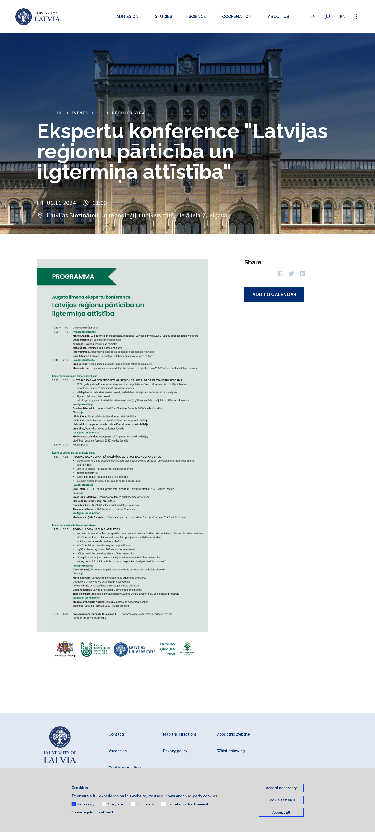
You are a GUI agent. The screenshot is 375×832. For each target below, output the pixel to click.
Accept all (281, 812)
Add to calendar (274, 294)
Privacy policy (175, 751)
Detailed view (128, 113)
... (100, 113)
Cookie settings (281, 800)
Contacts (117, 734)
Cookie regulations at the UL (92, 812)
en (343, 16)
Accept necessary (281, 788)
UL (60, 113)
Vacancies (118, 751)
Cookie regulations (125, 768)
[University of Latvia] (37, 16)
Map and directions (179, 734)
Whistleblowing (231, 751)
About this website (233, 734)
